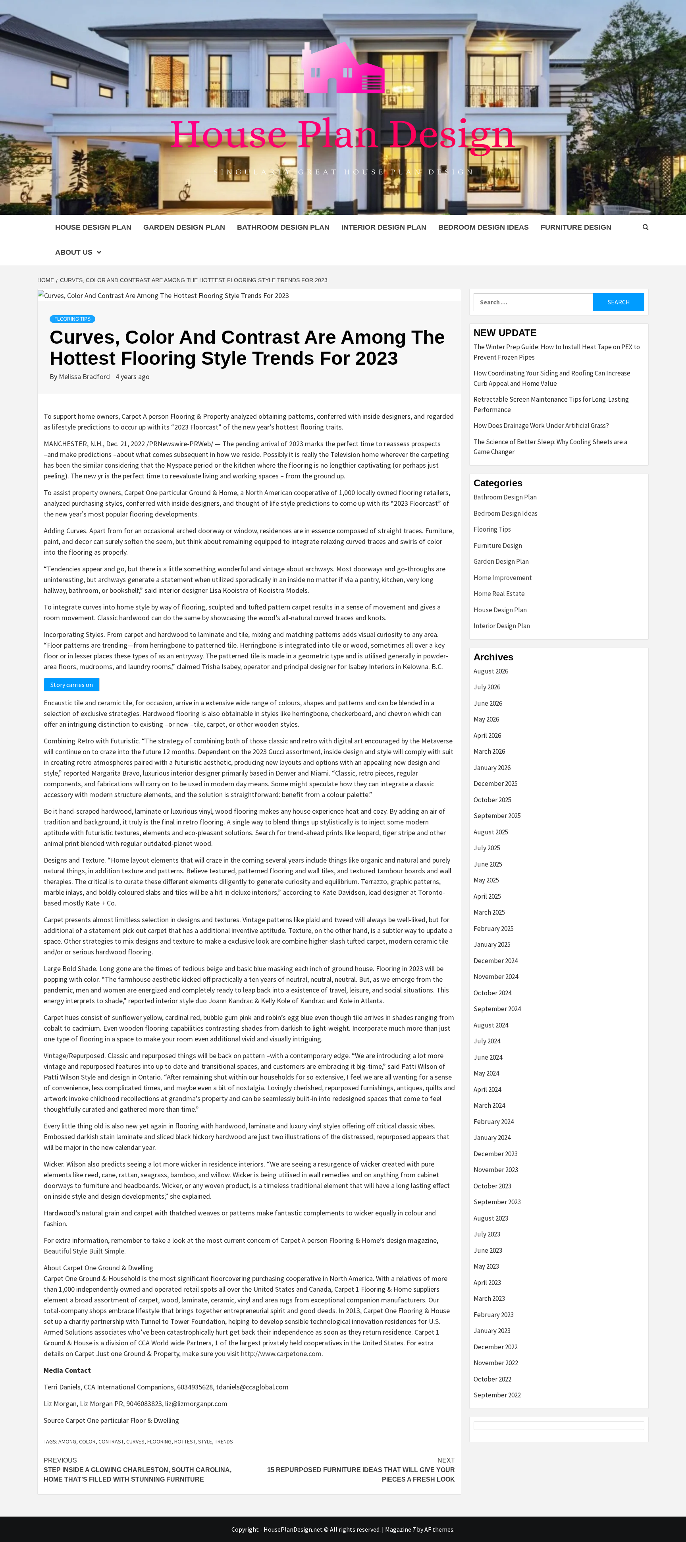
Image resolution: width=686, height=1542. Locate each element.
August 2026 (491, 671)
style (205, 1441)
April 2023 (487, 1282)
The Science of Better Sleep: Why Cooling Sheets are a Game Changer (550, 447)
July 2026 (487, 687)
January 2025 (492, 944)
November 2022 (496, 1362)
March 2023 (489, 1298)
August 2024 (491, 1025)
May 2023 (486, 1266)
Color (87, 1441)
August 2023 (491, 1218)
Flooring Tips (72, 319)
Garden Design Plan (184, 227)
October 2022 (492, 1379)
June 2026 (488, 703)
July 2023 (487, 1234)
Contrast (110, 1441)
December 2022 (496, 1347)
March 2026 (489, 751)
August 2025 (491, 832)
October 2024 (492, 993)
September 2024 (497, 1008)
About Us (73, 252)
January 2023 (492, 1330)
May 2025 (486, 880)
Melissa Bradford (85, 376)
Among (67, 1441)
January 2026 (492, 767)
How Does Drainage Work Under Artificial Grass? (541, 425)
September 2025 (497, 815)
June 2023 (488, 1250)
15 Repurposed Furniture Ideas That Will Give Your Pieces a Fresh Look (361, 1470)
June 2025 (488, 864)
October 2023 (492, 1186)
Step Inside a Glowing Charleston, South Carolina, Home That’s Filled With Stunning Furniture (137, 1470)
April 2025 (487, 896)
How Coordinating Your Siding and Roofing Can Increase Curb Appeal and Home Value (552, 378)
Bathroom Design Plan (283, 227)
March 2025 (489, 912)
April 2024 (487, 1089)
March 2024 (489, 1105)
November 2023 (496, 1169)
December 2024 (496, 960)
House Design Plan (93, 227)
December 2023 (496, 1153)
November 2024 (496, 976)
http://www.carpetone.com (281, 1353)
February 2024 (494, 1121)
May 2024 (486, 1073)
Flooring (159, 1441)
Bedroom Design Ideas (483, 227)
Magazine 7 (400, 1529)
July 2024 (487, 1041)
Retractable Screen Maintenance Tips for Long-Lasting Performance (551, 404)
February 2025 (494, 928)
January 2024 (492, 1137)
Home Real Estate (499, 593)
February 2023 (494, 1314)
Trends (224, 1441)
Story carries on (71, 685)
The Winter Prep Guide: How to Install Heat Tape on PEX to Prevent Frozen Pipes (557, 352)
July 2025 (487, 848)
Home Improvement (503, 577)
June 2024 (488, 1057)
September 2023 (497, 1202)
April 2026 (487, 735)
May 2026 (486, 719)
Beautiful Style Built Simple (84, 1251)
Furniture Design (576, 227)
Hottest (184, 1441)
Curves (135, 1441)
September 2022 (497, 1395)
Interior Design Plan (383, 227)
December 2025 (496, 783)
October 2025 (492, 799)
